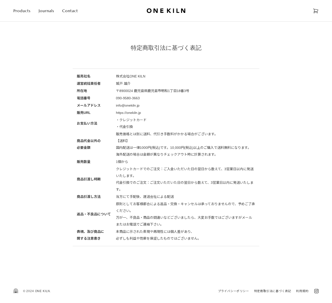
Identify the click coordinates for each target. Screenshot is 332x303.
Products (22, 10)
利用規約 (302, 291)
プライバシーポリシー (233, 291)
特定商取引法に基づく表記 (272, 291)
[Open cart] (316, 11)
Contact (70, 10)
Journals (46, 10)
